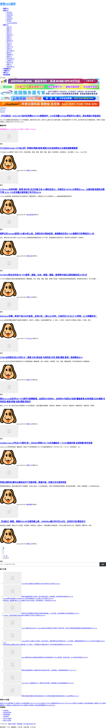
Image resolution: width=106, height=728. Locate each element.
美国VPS (9, 31)
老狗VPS (4, 703)
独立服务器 (30, 214)
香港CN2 (99, 703)
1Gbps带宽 (74, 703)
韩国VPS (9, 29)
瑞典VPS (9, 64)
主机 (43, 703)
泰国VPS (9, 56)
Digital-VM (10, 15)
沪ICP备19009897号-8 (29, 724)
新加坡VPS (10, 35)
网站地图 (19, 724)
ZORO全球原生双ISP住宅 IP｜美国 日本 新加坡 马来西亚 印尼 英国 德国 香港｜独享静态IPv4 (41, 357)
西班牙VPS (10, 62)
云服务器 (27, 703)
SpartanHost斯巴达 (12, 23)
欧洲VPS (9, 33)
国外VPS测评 (7, 720)
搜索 (1, 561)
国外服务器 (6, 714)
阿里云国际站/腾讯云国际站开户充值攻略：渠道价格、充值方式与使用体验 (33, 482)
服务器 (12, 703)
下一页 (5, 556)
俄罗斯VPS (10, 41)
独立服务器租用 (42, 705)
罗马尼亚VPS (10, 58)
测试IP (19, 703)
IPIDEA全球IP (7, 718)
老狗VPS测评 (8, 3)
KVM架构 (26, 705)
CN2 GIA (36, 703)
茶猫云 (10, 705)
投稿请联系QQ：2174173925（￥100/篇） (12, 129)
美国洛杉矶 (56, 703)
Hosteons (9, 21)
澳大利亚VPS (10, 50)
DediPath (9, 16)
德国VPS (9, 37)
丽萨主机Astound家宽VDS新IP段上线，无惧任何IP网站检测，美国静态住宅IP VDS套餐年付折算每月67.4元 (47, 234)
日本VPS (9, 27)
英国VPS (9, 39)
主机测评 (6, 716)
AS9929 (51, 705)
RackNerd (9, 12)
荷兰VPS (9, 43)
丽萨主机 (29, 256)
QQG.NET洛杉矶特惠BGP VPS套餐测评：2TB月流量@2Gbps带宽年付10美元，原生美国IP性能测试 (56, 116)
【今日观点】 (6, 116)
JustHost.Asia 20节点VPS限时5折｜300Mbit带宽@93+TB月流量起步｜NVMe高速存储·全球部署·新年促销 (46, 443)
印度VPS (9, 49)
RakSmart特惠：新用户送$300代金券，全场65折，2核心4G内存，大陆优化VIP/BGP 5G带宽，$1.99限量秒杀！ (48, 316)
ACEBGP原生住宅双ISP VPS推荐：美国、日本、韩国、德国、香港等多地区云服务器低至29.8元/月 (43, 275)
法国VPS (9, 45)
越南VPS (9, 52)
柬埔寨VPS (10, 54)
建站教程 (29, 504)
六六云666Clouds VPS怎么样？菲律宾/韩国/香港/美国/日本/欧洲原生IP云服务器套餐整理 (39, 148)
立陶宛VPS (10, 60)
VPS (49, 703)
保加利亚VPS (10, 66)
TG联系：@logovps (30, 129)
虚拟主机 (18, 705)
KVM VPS (65, 703)
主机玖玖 (6, 710)
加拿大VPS (10, 47)
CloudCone (10, 18)
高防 (33, 705)
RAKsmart (9, 13)
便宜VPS (29, 170)
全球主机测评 (7, 712)
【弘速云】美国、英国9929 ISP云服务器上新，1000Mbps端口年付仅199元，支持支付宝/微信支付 (42, 521)
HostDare (9, 19)
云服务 (82, 703)
